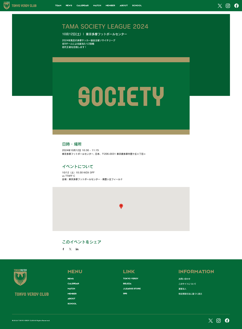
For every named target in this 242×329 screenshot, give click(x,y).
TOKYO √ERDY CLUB (32, 295)
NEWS (71, 279)
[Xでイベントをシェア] (70, 249)
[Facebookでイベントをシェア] (63, 249)
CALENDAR (73, 284)
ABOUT (71, 299)
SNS (125, 294)
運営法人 (182, 289)
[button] (58, 5)
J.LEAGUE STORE (132, 289)
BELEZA (127, 284)
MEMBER (72, 294)
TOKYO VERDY (130, 279)
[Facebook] (236, 6)
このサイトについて (187, 284)
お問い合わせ (184, 279)
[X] (219, 6)
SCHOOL (72, 304)
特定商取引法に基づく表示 (190, 294)
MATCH (71, 289)
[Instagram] (228, 6)
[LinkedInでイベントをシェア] (77, 249)
